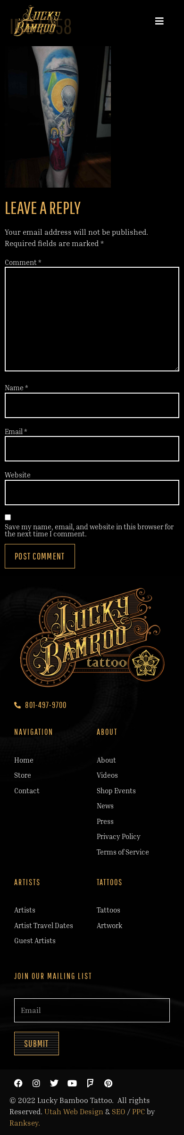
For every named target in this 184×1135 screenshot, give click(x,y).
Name (16, 387)
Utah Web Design (73, 1111)
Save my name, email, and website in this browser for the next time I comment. (89, 530)
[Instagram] (36, 1083)
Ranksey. (24, 1122)
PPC (138, 1111)
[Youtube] (72, 1083)
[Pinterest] (108, 1083)
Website (18, 474)
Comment (23, 262)
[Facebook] (18, 1083)
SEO (118, 1111)
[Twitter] (54, 1083)
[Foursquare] (90, 1083)
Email (16, 431)
